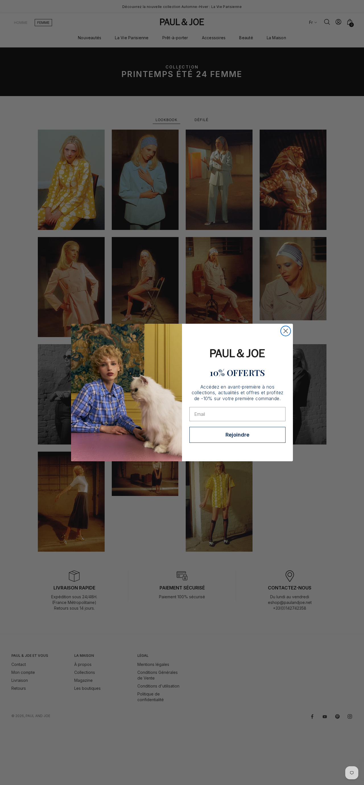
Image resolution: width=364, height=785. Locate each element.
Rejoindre (237, 435)
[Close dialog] (286, 331)
